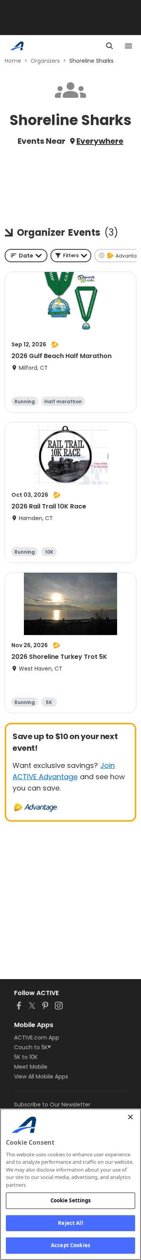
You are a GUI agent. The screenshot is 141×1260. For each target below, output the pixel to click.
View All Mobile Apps (41, 1076)
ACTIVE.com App (36, 1037)
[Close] (130, 1117)
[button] (71, 255)
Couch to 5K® (32, 1047)
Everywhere (99, 141)
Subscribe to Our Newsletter (52, 1104)
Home (13, 61)
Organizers (45, 61)
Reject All (70, 1222)
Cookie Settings (71, 1200)
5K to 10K (26, 1057)
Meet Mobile (30, 1067)
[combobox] (26, 255)
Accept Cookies (70, 1245)
